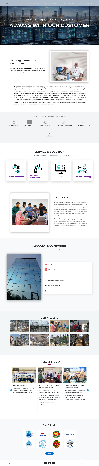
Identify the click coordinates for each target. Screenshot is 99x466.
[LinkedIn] (53, 463)
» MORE (49, 453)
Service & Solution (26, 3)
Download (79, 3)
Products (37, 3)
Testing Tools (55, 3)
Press (63, 3)
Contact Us (88, 3)
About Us (71, 3)
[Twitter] (45, 463)
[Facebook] (49, 463)
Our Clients (45, 3)
